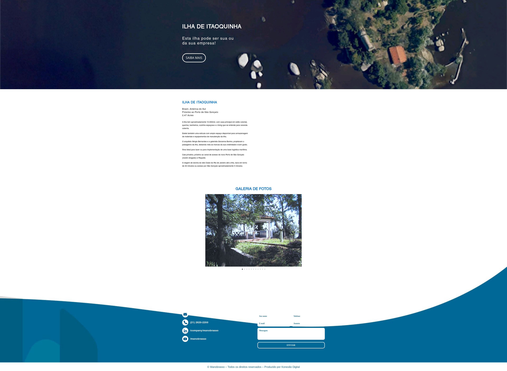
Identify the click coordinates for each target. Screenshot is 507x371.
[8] (253, 266)
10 (262, 269)
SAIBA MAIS (194, 58)
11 (264, 269)
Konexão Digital (290, 366)
